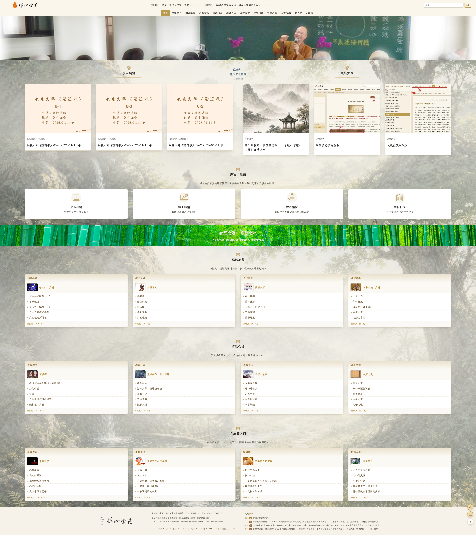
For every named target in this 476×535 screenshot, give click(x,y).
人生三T (141, 475)
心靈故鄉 (286, 13)
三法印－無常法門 (255, 307)
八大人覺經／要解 (39, 312)
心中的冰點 (35, 486)
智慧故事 (272, 13)
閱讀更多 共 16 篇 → (36, 324)
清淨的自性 (359, 317)
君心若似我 (251, 388)
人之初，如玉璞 (253, 491)
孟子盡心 (358, 393)
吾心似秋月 (251, 399)
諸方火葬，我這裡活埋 (149, 388)
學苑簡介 (177, 13)
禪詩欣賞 (245, 13)
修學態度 (250, 317)
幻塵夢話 (204, 13)
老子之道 (358, 404)
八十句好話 (359, 480)
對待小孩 (250, 475)
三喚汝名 (142, 399)
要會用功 (142, 383)
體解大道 (142, 404)
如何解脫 (358, 301)
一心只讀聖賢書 (361, 388)
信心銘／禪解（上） (40, 296)
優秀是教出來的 (253, 486)
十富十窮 (142, 470)
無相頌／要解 (36, 404)
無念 (31, 393)
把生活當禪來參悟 (39, 480)
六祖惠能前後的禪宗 (40, 399)
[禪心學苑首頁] (25, 5)
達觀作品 (218, 13)
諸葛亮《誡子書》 (363, 307)
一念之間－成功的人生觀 (150, 480)
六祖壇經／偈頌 (38, 317)
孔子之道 (358, 383)
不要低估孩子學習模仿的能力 (261, 480)
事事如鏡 (250, 404)
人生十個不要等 (38, 491)
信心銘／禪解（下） (40, 307)
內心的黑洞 (35, 475)
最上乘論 (142, 301)
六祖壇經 (142, 317)
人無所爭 (250, 393)
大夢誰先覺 (251, 383)
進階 (467, 5)
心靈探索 (34, 470)
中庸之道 (358, 312)
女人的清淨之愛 (361, 470)
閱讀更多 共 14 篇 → (143, 324)
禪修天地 (231, 13)
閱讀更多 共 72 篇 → (359, 411)
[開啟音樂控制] (470, 507)
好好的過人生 (252, 470)
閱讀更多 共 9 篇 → (35, 411)
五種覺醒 (250, 312)
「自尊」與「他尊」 (148, 486)
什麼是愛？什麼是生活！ (366, 486)
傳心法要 (142, 312)
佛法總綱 (250, 296)
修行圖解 (250, 301)
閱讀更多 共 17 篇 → (251, 411)
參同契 (141, 296)
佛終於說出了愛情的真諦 (366, 491)
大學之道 (358, 399)
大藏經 (309, 13)
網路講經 (190, 13)
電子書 (298, 13)
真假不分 (142, 393)
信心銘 (141, 307)
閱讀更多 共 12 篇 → (251, 324)
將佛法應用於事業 (147, 491)
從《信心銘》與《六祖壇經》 (45, 383)
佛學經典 (258, 13)
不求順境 (34, 301)
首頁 (165, 13)
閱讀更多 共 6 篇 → (358, 324)
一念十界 (358, 296)
